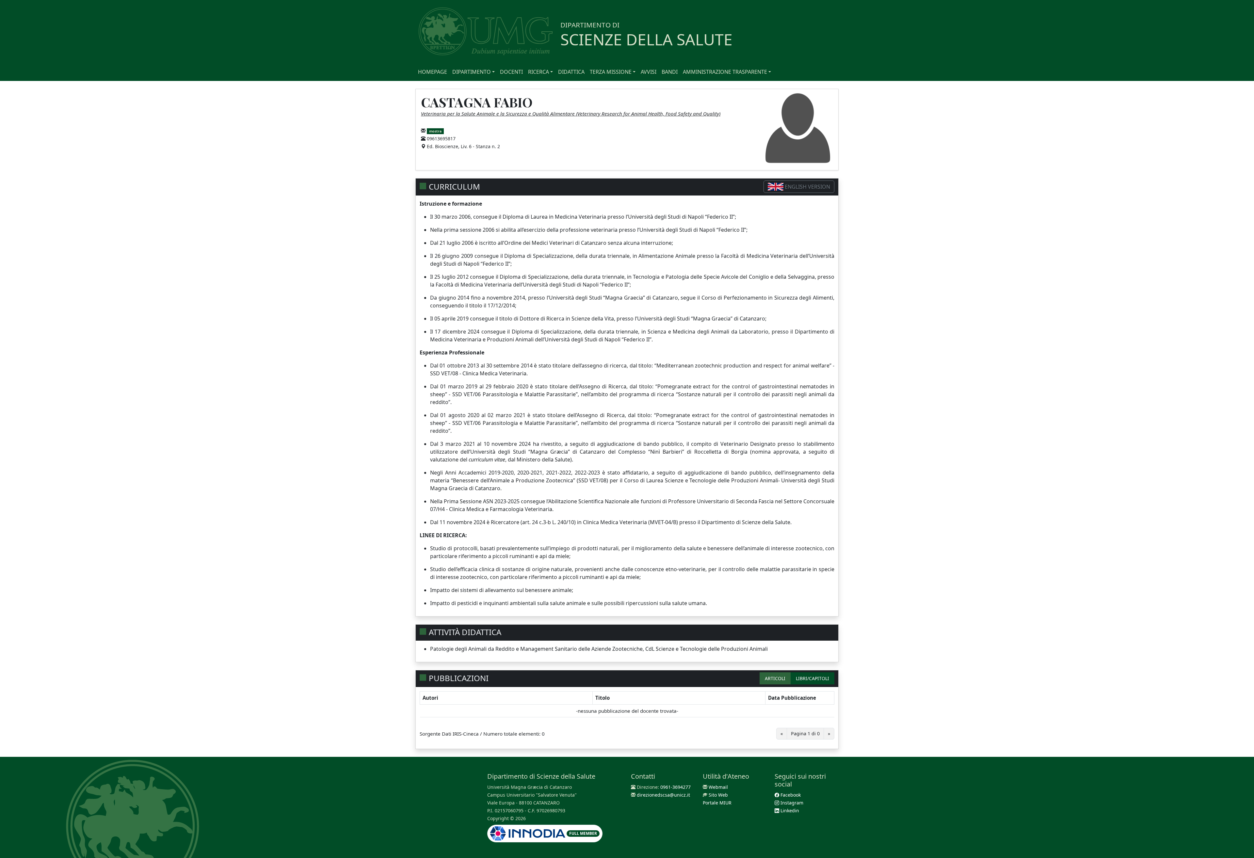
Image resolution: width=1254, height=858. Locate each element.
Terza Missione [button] (611, 71)
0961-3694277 (675, 787)
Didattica (571, 71)
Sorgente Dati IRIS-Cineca (449, 733)
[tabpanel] (627, 718)
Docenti (511, 71)
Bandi (670, 71)
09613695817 (441, 138)
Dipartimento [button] (471, 71)
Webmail (718, 787)
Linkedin (789, 810)
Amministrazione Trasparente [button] (725, 71)
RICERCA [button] (538, 71)
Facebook (790, 795)
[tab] (775, 678)
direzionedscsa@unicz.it (663, 795)
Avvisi (648, 71)
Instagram (791, 803)
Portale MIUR (717, 803)
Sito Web (718, 795)
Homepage (432, 71)
